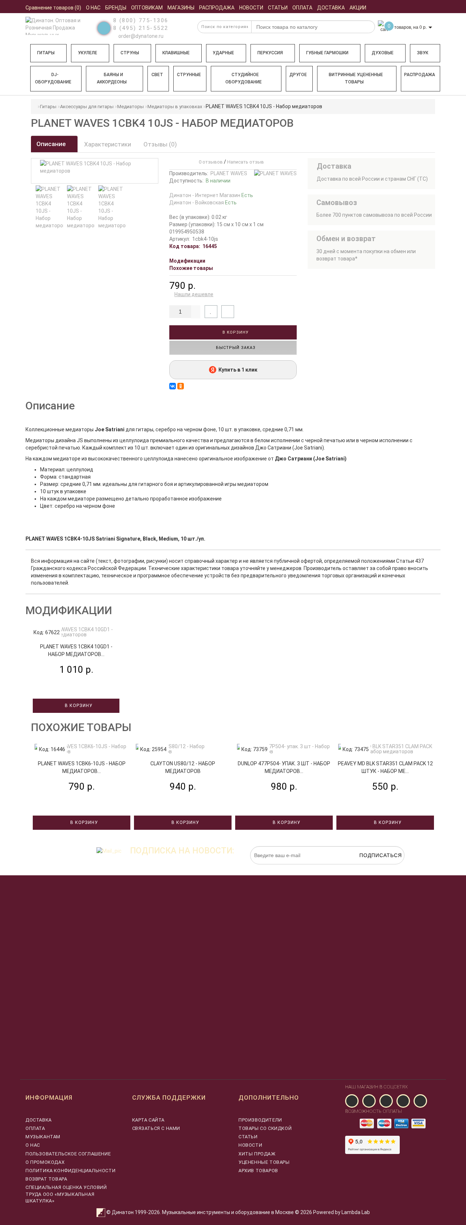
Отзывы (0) (160, 144)
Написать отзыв (245, 162)
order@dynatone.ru (140, 36)
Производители (260, 1120)
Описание (51, 144)
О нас (32, 1145)
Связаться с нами (156, 1128)
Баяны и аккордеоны (112, 78)
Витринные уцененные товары (356, 78)
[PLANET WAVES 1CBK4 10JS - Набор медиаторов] (49, 207)
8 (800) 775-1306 (141, 20)
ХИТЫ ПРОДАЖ (257, 1154)
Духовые (383, 52)
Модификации (187, 261)
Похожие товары (191, 268)
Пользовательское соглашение (68, 1154)
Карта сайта (148, 1120)
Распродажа (419, 74)
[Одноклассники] (180, 386)
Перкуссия (270, 52)
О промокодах (44, 1162)
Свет (157, 74)
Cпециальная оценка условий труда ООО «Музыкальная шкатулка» (66, 1194)
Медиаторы (130, 106)
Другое (298, 74)
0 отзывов (210, 162)
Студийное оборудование (243, 78)
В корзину (235, 332)
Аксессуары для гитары (87, 106)
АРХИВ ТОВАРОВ (258, 1170)
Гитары (46, 52)
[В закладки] (211, 311)
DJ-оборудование (53, 78)
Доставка (38, 1120)
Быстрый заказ (235, 347)
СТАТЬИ (248, 1136)
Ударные (223, 52)
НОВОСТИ (250, 1145)
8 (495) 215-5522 (141, 28)
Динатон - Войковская (203, 202)
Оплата (35, 1128)
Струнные (189, 74)
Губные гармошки (327, 52)
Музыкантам (42, 1136)
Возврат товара (46, 1179)
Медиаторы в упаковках (174, 106)
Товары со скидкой (265, 1128)
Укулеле (87, 52)
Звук (422, 52)
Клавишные (176, 52)
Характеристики (107, 144)
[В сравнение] (227, 311)
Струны (130, 52)
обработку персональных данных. (370, 868)
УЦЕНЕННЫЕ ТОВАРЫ (264, 1162)
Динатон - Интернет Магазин (211, 195)
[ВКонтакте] (172, 386)
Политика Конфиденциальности (70, 1170)
